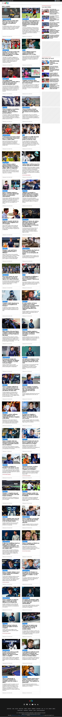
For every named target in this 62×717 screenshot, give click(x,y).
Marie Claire (21, 708)
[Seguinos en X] (29, 704)
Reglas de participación (41, 710)
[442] (31, 701)
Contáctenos (26, 710)
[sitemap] (37, 704)
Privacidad (30, 710)
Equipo (34, 710)
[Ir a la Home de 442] (6, 3)
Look (42, 708)
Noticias (16, 708)
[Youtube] (32, 704)
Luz (44, 708)
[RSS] (35, 704)
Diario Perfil (9, 708)
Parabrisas (33, 708)
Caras (13, 708)
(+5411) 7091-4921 (33, 715)
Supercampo (38, 708)
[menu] (3, 3)
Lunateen (50, 708)
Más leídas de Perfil (48, 58)
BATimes (54, 708)
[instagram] (24, 704)
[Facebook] (27, 704)
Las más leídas (46, 7)
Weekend (29, 708)
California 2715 (14, 715)
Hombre (25, 708)
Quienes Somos (20, 710)
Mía (47, 708)
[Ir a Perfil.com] (57, 1)
